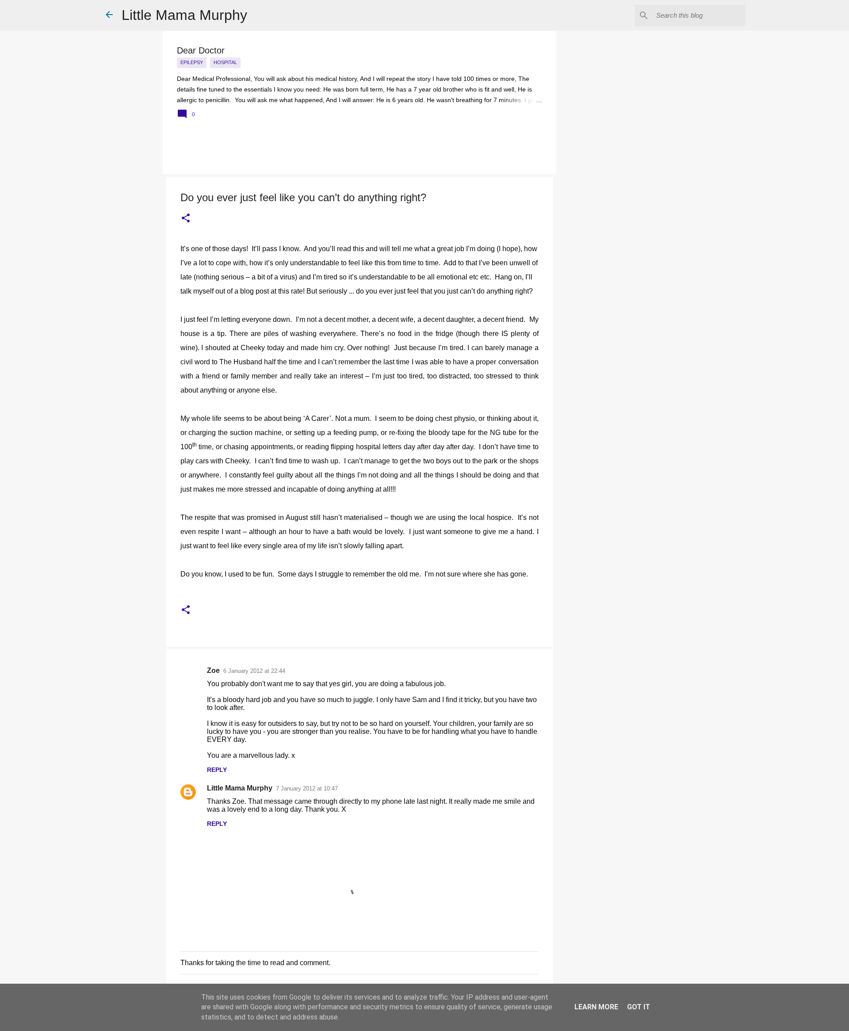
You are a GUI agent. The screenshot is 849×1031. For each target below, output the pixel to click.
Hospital (225, 62)
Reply (217, 769)
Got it (638, 1007)
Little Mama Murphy (184, 15)
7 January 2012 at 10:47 (307, 788)
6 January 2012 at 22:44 (254, 671)
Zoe (213, 670)
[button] (185, 218)
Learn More (596, 1007)
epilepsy (191, 62)
